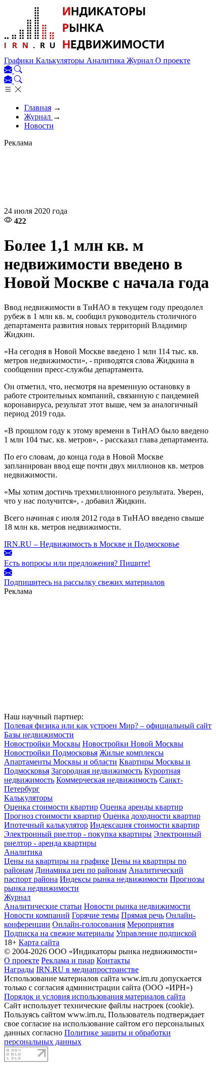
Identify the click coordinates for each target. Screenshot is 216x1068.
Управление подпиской (156, 933)
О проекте (172, 60)
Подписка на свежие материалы (59, 933)
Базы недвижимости (39, 734)
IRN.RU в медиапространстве (87, 969)
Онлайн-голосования (88, 924)
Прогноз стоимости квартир (52, 816)
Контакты (113, 960)
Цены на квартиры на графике (56, 861)
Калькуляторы (61, 60)
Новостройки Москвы (42, 743)
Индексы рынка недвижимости (114, 879)
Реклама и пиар (67, 960)
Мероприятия (150, 924)
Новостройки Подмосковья (50, 752)
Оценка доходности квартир (151, 816)
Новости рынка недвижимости (137, 906)
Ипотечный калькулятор (46, 825)
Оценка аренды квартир (141, 807)
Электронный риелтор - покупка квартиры (78, 834)
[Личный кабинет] (9, 70)
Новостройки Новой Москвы (132, 743)
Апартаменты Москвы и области (60, 761)
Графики (20, 60)
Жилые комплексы (131, 752)
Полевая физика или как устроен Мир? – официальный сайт (107, 725)
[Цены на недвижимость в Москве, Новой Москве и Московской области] (84, 51)
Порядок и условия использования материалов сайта (94, 996)
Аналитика (106, 60)
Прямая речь (142, 915)
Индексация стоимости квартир (144, 825)
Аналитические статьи (43, 906)
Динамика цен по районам (81, 870)
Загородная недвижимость (96, 771)
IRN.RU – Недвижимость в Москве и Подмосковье (91, 544)
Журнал (141, 60)
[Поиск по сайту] (18, 70)
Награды (19, 969)
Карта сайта (39, 942)
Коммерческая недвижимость (106, 780)
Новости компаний (37, 915)
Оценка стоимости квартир (51, 807)
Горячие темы (95, 915)
